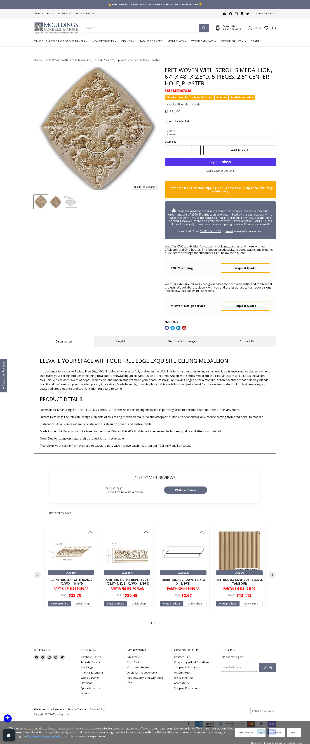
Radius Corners (150, 41)
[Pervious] (37, 574)
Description (64, 341)
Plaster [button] (221, 97)
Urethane (86, 683)
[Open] (9, 735)
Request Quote (245, 268)
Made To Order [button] (202, 97)
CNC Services (64, 13)
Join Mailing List (183, 677)
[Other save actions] (261, 732)
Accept (277, 732)
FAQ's (50, 13)
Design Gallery (232, 41)
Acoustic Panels (90, 662)
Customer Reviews (85, 13)
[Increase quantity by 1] (196, 150)
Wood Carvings (202, 41)
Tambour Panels (91, 657)
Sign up (267, 667)
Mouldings (176, 41)
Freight (120, 341)
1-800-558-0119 (210, 231)
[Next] (272, 574)
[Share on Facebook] (167, 328)
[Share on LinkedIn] (178, 328)
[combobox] (141, 28)
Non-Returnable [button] (177, 97)
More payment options (220, 170)
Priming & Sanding (92, 672)
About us (39, 13)
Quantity (170, 141)
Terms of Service (77, 709)
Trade (255, 41)
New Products (103, 41)
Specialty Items (90, 688)
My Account (134, 657)
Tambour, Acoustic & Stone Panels (60, 41)
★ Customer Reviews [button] (3, 375)
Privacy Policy (97, 709)
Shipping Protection (186, 688)
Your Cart (133, 662)
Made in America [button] (242, 97)
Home (38, 60)
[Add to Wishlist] (90, 533)
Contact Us (247, 341)
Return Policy (182, 672)
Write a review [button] (185, 490)
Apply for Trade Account (142, 672)
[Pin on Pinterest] (184, 328)
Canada (264, 13)
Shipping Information (186, 667)
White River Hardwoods (184, 104)
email (229, 231)
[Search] (204, 28)
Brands (127, 41)
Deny (294, 732)
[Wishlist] (266, 28)
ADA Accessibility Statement (49, 709)
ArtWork (86, 693)
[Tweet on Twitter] (172, 328)
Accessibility (181, 683)
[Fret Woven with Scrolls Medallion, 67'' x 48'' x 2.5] (41, 202)
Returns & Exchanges (182, 341)
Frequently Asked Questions (191, 662)
